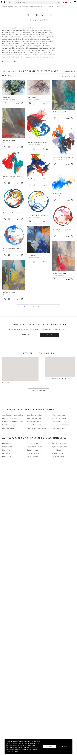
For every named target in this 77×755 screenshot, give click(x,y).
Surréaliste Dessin (58, 457)
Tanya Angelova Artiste (35, 418)
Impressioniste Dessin (59, 447)
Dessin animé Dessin (34, 447)
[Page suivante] (57, 306)
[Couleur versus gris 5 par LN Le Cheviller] (63, 95)
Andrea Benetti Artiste (59, 418)
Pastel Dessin (7, 453)
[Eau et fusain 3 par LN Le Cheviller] (13, 87)
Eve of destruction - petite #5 (12, 248)
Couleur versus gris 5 (59, 112)
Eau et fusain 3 (8, 97)
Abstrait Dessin (32, 443)
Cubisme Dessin (32, 450)
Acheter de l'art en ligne (9, 6)
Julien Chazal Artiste (59, 428)
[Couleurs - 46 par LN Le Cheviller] (63, 180)
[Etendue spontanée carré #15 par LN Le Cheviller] (13, 163)
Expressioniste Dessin (34, 453)
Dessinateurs (22, 6)
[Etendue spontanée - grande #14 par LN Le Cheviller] (38, 124)
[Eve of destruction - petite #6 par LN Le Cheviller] (63, 216)
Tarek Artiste (56, 422)
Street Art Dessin (57, 453)
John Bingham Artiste (34, 415)
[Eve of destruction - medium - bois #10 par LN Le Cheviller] (13, 199)
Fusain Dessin (7, 447)
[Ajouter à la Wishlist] (5, 103)
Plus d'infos (27, 335)
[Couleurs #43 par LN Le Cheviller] (38, 239)
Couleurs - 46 (57, 194)
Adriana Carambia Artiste (60, 425)
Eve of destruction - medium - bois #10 (15, 213)
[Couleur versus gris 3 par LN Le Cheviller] (63, 256)
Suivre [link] (32, 20)
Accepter (49, 746)
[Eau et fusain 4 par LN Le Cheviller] (38, 87)
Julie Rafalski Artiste (59, 415)
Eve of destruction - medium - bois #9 (39, 215)
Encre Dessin (6, 450)
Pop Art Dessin (57, 450)
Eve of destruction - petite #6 (62, 230)
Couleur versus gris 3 (59, 273)
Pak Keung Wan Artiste (10, 418)
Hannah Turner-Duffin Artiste (12, 422)
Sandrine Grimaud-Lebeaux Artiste (39, 428)
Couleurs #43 (32, 255)
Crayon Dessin (7, 457)
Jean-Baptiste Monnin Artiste (12, 415)
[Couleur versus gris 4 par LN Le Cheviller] (13, 275)
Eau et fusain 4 (32, 97)
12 (52, 307)
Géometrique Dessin (59, 443)
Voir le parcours (13, 61)
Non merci (64, 746)
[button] (75, 2)
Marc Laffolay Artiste (34, 425)
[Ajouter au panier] (22, 103)
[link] (58, 2)
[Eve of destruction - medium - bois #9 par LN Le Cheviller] (38, 201)
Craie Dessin (6, 443)
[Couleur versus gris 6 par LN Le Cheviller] (13, 123)
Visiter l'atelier (38, 391)
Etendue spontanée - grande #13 (63, 157)
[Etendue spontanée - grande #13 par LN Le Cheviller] (63, 139)
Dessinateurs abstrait (35, 6)
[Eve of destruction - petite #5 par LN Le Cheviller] (13, 235)
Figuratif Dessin (32, 457)
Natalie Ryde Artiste (34, 422)
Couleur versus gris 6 (10, 140)
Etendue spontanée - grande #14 (38, 142)
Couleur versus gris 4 (10, 292)
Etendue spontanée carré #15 (12, 176)
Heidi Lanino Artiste (9, 425)
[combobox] (13, 76)
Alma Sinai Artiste (8, 428)
